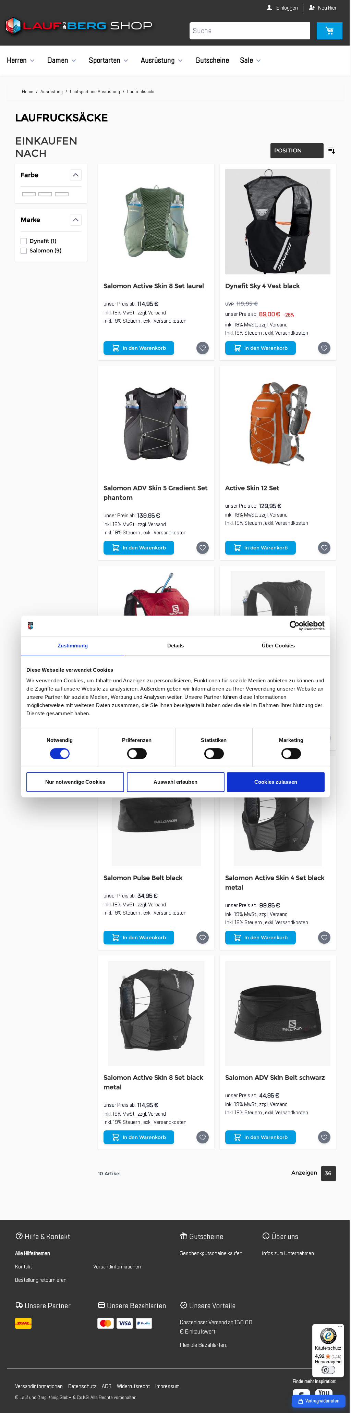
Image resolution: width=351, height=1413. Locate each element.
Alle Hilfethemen (32, 1243)
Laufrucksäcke (141, 91)
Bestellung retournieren (40, 1270)
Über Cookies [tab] (275, 645)
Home (27, 91)
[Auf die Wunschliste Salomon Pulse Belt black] (199, 930)
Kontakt (23, 1257)
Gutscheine (212, 60)
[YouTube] (318, 1387)
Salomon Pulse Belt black (141, 870)
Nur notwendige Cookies (72, 782)
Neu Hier (322, 8)
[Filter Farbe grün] (62, 194)
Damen (57, 60)
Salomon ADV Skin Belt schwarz (272, 1067)
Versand (156, 310)
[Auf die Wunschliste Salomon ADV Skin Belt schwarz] (319, 1127)
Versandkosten (168, 319)
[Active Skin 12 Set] (273, 420)
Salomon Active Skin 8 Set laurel (152, 284)
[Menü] (335, 1328)
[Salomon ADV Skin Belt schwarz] (273, 1004)
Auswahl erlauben (173, 782)
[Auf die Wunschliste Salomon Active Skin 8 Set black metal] (199, 1127)
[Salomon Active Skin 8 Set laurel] (153, 220)
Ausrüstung (158, 60)
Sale (246, 60)
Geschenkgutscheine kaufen (208, 1243)
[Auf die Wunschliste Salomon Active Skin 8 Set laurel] (199, 346)
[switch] (134, 753)
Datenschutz (82, 1376)
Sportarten (104, 60)
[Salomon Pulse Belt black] (153, 806)
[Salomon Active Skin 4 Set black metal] (273, 806)
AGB (106, 1376)
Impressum (167, 1376)
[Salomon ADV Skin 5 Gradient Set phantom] (153, 420)
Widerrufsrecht (133, 1376)
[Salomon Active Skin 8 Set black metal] (153, 1004)
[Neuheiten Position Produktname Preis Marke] (291, 150)
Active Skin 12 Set (249, 484)
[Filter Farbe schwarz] (29, 194)
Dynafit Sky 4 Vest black (259, 284)
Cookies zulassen (273, 782)
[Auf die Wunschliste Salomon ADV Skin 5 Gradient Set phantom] (199, 543)
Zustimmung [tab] (70, 645)
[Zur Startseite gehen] (79, 27)
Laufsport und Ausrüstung (95, 91)
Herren (17, 60)
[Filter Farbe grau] (45, 194)
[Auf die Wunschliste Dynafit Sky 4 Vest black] (319, 346)
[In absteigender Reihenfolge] (327, 151)
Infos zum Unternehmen (284, 1243)
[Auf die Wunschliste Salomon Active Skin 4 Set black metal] (319, 930)
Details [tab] (173, 645)
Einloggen (281, 8)
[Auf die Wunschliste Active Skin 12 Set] (319, 543)
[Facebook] (296, 1387)
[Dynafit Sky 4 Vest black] (273, 220)
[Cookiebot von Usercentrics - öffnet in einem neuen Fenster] (292, 626)
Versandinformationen (116, 1257)
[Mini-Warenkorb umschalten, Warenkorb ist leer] (324, 30)
